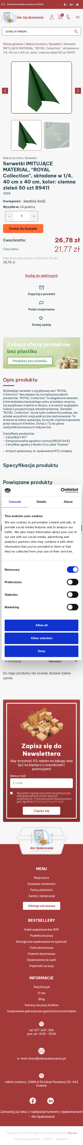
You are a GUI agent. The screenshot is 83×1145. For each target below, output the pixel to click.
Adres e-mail (18, 775)
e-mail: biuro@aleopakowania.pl (41, 1058)
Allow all (41, 625)
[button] (77, 17)
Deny (41, 651)
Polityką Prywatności (49, 801)
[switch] (72, 582)
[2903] (41, 87)
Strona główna (13, 44)
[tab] (41, 380)
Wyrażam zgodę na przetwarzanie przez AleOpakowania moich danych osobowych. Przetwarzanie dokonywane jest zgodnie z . (44, 797)
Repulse (72, 1132)
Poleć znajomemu (41, 309)
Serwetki (55, 44)
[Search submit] (77, 31)
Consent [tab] (15, 501)
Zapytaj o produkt (41, 294)
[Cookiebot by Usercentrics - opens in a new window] (60, 490)
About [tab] (68, 501)
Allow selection (41, 638)
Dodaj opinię (41, 325)
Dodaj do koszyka (23, 229)
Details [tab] (42, 501)
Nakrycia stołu (36, 44)
